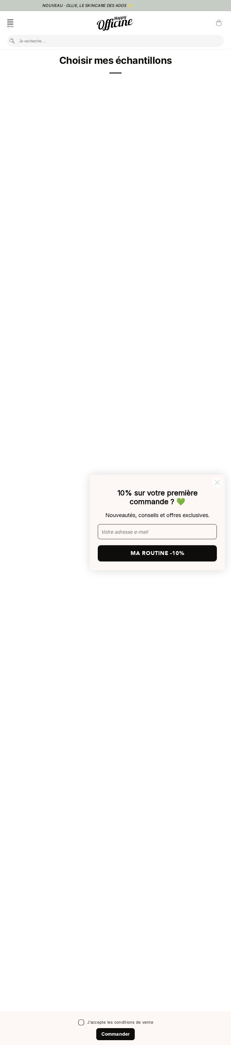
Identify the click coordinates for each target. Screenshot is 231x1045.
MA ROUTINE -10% (157, 553)
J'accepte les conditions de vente (120, 1022)
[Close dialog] (217, 482)
